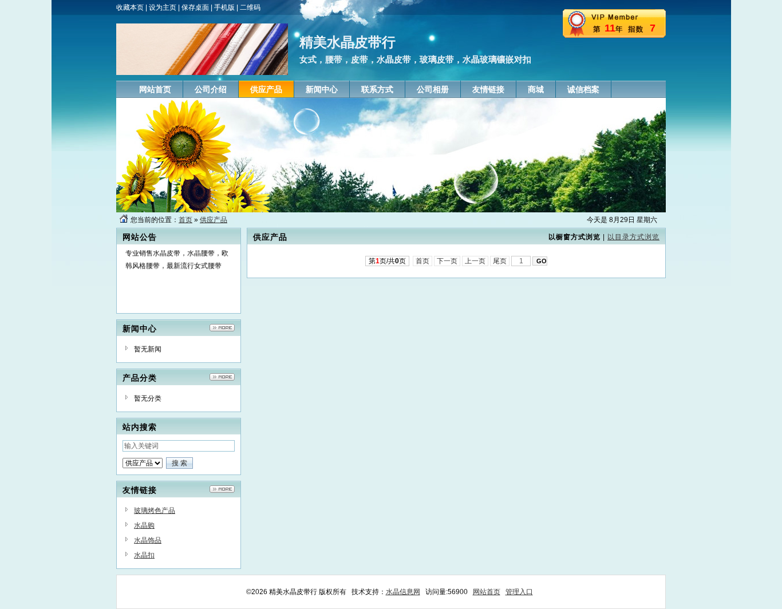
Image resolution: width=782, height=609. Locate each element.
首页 (185, 220)
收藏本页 (130, 7)
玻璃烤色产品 (154, 511)
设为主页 (162, 7)
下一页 (447, 261)
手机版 (224, 7)
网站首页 (486, 592)
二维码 (250, 7)
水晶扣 (144, 555)
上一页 (475, 261)
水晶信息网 (403, 592)
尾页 (499, 261)
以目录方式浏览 (633, 237)
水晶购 (144, 525)
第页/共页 (387, 261)
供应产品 (213, 220)
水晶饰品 (147, 540)
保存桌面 (195, 7)
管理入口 (519, 592)
